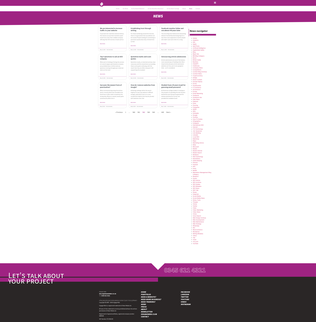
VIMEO (183, 302)
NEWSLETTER (146, 311)
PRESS (144, 307)
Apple (194, 44)
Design (195, 77)
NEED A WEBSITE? (148, 297)
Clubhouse (196, 66)
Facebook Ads (197, 97)
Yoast (194, 239)
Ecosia (195, 91)
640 (162, 112)
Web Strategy (197, 224)
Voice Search (197, 216)
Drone (195, 83)
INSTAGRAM (186, 304)
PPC (194, 166)
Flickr (194, 103)
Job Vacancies (197, 131)
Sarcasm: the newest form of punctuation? (111, 86)
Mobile (195, 149)
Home (117, 8)
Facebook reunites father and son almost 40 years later (172, 29)
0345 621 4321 (185, 270)
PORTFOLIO (146, 294)
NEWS (116, 300)
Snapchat (196, 194)
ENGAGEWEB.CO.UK (107, 294)
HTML (100, 300)
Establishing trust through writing (141, 29)
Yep (194, 237)
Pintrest (195, 162)
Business (195, 62)
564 (153, 112)
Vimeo (195, 214)
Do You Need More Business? (156, 8)
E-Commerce (197, 87)
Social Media (197, 196)
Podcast (195, 164)
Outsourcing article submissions (173, 57)
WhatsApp (196, 226)
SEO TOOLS (128, 300)
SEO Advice (196, 180)
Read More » (102, 43)
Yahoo (195, 235)
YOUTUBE (185, 299)
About (184, 8)
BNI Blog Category (198, 56)
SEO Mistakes (197, 186)
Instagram (196, 123)
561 (139, 112)
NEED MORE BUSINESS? (151, 299)
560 (134, 112)
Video (194, 208)
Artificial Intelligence (199, 48)
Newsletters (196, 158)
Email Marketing (198, 93)
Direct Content (197, 79)
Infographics (197, 121)
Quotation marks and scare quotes (141, 58)
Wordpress (196, 231)
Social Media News (199, 198)
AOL (194, 42)
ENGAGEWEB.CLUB (149, 314)
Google (195, 115)
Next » (168, 112)
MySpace (196, 154)
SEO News (196, 188)
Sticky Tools (196, 200)
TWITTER (184, 297)
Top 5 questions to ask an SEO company (111, 58)
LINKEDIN (185, 294)
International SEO (198, 125)
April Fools (196, 46)
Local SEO (196, 137)
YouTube (195, 243)
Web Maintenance (198, 222)
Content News (197, 74)
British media (197, 60)
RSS (107, 300)
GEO (194, 111)
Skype (195, 192)
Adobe (195, 38)
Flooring (195, 105)
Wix (194, 228)
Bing (194, 52)
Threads (195, 202)
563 (148, 112)
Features (195, 101)
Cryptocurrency (198, 76)
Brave (194, 58)
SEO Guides (196, 184)
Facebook (196, 95)
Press (194, 168)
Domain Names (197, 81)
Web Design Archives (199, 218)
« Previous (119, 112)
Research (195, 176)
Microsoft (196, 147)
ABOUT (144, 309)
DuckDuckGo (197, 85)
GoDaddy (196, 113)
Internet (195, 127)
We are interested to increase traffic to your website (111, 29)
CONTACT (121, 300)
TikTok (195, 204)
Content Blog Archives (200, 72)
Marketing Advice (198, 143)
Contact (198, 8)
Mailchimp (196, 139)
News (190, 8)
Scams (195, 178)
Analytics (195, 40)
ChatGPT (195, 64)
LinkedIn (195, 135)
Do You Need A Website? (138, 8)
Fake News (196, 99)
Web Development (198, 220)
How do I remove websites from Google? (143, 86)
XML (104, 300)
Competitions (197, 70)
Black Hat (196, 54)
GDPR (194, 109)
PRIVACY (135, 300)
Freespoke (196, 107)
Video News (196, 212)
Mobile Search (197, 153)
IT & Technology (198, 129)
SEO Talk (195, 190)
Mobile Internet (197, 151)
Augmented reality (198, 50)
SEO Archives (197, 182)
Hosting (195, 117)
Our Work (125, 8)
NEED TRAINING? (148, 302)
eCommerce (196, 89)
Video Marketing (198, 210)
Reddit (195, 170)
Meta (194, 145)
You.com (195, 241)
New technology (198, 156)
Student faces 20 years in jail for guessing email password (173, 86)
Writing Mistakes (198, 233)
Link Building (197, 133)
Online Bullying (197, 160)
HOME (143, 292)
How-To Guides (197, 119)
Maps (194, 141)
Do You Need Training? (173, 8)
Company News (198, 68)
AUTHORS (111, 300)
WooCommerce (197, 230)
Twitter (195, 206)
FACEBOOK (185, 292)
